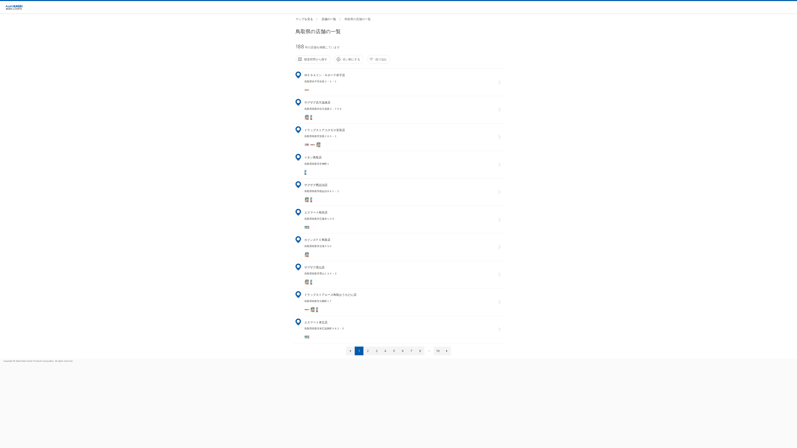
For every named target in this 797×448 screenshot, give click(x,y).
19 (438, 351)
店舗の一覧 (328, 19)
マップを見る (304, 19)
